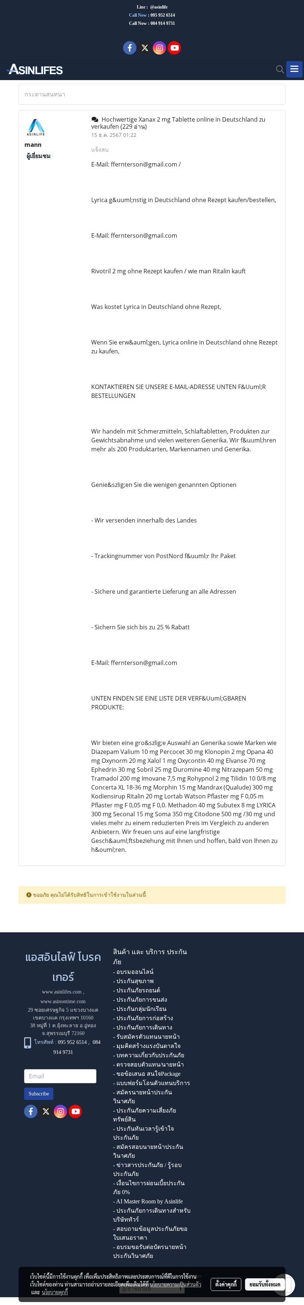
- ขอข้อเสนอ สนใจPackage (147, 1074)
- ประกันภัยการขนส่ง (140, 999)
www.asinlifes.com (62, 992)
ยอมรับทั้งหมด (265, 1284)
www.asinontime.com (63, 1001)
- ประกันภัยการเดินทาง (142, 1027)
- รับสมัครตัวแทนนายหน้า (146, 1037)
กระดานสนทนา (44, 94)
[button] (277, 69)
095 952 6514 (163, 15)
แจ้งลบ (100, 149)
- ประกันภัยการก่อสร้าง (143, 1018)
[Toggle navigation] (294, 69)
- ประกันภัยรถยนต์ (136, 990)
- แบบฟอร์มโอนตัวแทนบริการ (151, 1083)
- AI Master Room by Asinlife (148, 1201)
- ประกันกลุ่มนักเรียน (139, 1009)
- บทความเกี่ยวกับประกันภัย (148, 1055)
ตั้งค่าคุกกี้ (226, 1284)
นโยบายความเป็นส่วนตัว (175, 1284)
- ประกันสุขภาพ (133, 981)
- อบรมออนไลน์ (133, 972)
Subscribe (39, 1094)
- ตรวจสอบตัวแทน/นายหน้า (148, 1064)
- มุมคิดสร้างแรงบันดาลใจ (147, 1046)
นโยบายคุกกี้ (55, 1292)
